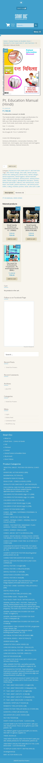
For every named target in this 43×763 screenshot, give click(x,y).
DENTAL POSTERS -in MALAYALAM (15, 569)
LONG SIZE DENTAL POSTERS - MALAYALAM (18, 650)
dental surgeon (12, 180)
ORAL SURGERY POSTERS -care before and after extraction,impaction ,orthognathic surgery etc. (19, 665)
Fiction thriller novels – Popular (13, 597)
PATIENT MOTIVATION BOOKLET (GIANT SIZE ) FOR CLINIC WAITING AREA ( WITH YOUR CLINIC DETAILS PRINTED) (21, 680)
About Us (8, 438)
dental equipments (8, 176)
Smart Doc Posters (11, 367)
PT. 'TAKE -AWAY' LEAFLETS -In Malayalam (18, 697)
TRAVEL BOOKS (9, 736)
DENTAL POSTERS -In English (13, 566)
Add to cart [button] (12, 239)
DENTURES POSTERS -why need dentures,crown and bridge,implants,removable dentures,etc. (21, 582)
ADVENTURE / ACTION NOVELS (14, 472)
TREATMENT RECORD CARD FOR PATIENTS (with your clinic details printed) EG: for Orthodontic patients (21, 740)
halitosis (19, 182)
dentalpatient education (25, 180)
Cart (6, 444)
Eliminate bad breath (9, 182)
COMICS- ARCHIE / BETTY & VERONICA (16, 533)
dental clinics (23, 174)
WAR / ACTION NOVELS (11, 755)
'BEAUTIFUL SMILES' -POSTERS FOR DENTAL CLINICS (21, 467)
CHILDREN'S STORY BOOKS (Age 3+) (16, 503)
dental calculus (32, 173)
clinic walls (23, 173)
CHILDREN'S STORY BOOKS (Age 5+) (16, 506)
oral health (10, 184)
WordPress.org (10, 424)
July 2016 (8, 389)
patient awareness (20, 184)
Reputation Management (29, 346)
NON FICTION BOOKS (11, 656)
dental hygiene (20, 176)
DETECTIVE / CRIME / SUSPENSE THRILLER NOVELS (21, 586)
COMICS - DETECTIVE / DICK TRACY (15, 517)
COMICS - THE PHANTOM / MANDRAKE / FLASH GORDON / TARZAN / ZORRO (19, 526)
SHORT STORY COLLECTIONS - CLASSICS (17, 721)
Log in (7, 414)
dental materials (31, 176)
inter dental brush (28, 182)
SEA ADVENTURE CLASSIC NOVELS (15, 715)
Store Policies (9, 459)
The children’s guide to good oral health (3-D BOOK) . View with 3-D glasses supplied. (21, 732)
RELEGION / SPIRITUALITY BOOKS (15, 703)
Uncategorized (8, 752)
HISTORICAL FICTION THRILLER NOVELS (17, 635)
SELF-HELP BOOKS (10, 718)
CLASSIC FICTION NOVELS (12, 509)
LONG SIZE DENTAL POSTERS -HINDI (16, 653)
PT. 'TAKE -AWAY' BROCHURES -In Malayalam (18, 688)
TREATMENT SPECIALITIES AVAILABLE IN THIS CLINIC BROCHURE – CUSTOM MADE (21, 745)
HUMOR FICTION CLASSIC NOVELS (15, 644)
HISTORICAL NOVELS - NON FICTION (16, 638)
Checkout (8, 447)
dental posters (24, 178)
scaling (9, 186)
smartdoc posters (18, 186)
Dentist (36, 180)
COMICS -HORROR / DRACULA (14, 530)
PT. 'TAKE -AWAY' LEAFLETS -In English (16, 691)
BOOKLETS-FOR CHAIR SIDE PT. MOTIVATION (19, 43)
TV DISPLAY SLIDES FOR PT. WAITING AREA (18, 749)
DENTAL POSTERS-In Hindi (12, 578)
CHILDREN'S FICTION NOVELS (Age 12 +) (17, 494)
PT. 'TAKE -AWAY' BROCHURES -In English (17, 685)
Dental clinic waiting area (10, 174)
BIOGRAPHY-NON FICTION (12, 478)
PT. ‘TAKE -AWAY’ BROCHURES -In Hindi (16, 700)
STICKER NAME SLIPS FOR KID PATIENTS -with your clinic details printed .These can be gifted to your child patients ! (21, 726)
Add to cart (12, 166)
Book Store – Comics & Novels (15, 441)
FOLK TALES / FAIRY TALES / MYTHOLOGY (18, 600)
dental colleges (33, 174)
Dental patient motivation (10, 178)
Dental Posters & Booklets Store (19, 41)
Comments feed (10, 421)
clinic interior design (12, 173)
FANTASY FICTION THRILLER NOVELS (16, 594)
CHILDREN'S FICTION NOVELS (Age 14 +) (17, 497)
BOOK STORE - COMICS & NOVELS (15, 481)
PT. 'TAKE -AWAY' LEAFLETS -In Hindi (16, 694)
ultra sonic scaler (34, 186)
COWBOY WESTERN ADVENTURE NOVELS (17, 558)
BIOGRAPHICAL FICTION (12, 475)
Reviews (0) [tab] (20, 193)
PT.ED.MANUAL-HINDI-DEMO (12, 198)
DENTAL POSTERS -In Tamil (13, 572)
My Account (8, 456)
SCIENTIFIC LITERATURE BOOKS (14, 712)
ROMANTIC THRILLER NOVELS (14, 706)
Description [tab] (9, 193)
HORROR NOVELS (9, 641)
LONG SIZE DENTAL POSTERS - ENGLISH (17, 647)
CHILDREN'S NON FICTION (12, 500)
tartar (26, 186)
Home (6, 41)
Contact (7, 450)
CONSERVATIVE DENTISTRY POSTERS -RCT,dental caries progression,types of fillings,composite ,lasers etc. (20, 548)
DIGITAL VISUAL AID (10, 591)
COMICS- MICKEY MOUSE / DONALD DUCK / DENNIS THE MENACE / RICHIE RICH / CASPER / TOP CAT (21, 537)
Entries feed (9, 417)
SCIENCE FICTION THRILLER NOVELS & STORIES (20, 709)
